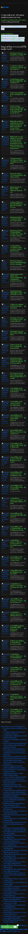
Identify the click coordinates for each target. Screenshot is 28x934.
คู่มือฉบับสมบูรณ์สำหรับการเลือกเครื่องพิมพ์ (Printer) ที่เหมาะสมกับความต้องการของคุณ (14, 786)
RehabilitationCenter (20, 26)
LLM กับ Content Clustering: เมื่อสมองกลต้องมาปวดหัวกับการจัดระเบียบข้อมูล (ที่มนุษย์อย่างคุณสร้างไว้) (14, 745)
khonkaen (10, 26)
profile (16, 40)
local (16, 38)
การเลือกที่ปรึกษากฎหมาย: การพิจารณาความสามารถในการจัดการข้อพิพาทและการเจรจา (14, 875)
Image (16, 36)
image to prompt (8, 38)
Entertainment (7, 36)
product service (7, 40)
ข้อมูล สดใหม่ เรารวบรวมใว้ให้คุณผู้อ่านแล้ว (13, 726)
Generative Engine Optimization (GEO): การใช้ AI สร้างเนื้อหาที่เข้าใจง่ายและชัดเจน (14, 824)
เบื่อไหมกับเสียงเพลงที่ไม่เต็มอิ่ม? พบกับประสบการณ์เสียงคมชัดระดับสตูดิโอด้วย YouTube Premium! (14, 799)
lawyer (3, 26)
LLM (3, 29)
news (22, 38)
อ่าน (15, 926)
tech (22, 40)
